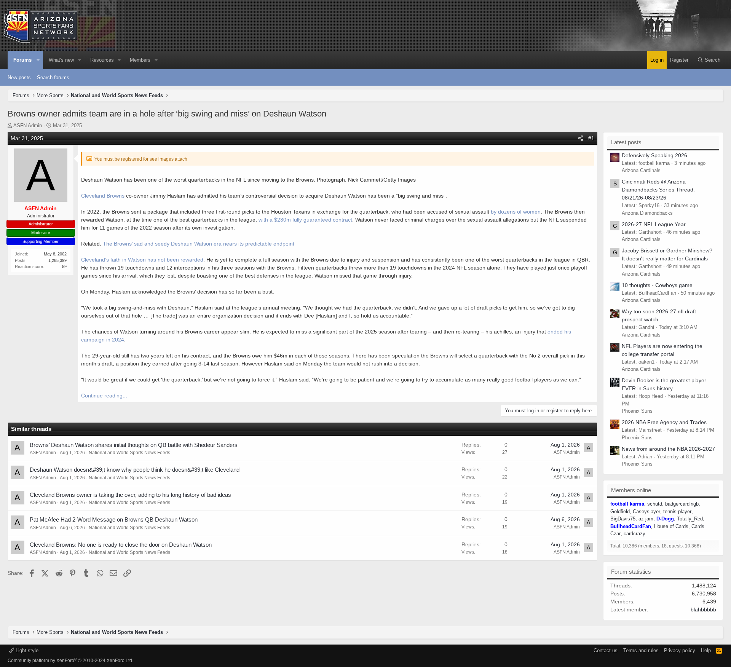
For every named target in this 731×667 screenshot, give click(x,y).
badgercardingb (682, 504)
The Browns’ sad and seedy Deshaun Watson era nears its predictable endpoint (198, 244)
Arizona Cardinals (641, 170)
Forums (22, 60)
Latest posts (626, 142)
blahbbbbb (703, 609)
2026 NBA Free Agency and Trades (664, 422)
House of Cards (671, 526)
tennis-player (677, 511)
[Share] (581, 138)
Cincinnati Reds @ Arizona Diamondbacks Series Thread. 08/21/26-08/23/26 (658, 190)
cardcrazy (634, 533)
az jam (645, 519)
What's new (61, 60)
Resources (102, 60)
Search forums (53, 77)
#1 (591, 138)
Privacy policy (679, 650)
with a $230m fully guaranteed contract (305, 220)
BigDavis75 (622, 519)
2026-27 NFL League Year (654, 224)
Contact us (606, 650)
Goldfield (620, 511)
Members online (631, 490)
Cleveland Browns (102, 196)
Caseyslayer (646, 511)
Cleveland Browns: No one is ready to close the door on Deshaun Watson (121, 544)
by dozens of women (516, 212)
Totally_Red (690, 519)
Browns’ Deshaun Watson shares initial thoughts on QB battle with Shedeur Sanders (134, 445)
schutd (654, 504)
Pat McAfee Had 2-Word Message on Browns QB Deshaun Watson (114, 519)
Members (140, 60)
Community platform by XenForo (70, 660)
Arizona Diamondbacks (647, 213)
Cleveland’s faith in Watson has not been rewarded (142, 260)
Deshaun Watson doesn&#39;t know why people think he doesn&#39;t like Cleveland (134, 469)
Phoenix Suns (637, 411)
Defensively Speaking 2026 (654, 155)
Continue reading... (104, 396)
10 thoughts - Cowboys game (657, 285)
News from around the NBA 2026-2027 (668, 449)
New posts (19, 77)
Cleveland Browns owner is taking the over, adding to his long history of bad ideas (130, 494)
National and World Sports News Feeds (129, 452)
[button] (38, 60)
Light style (26, 650)
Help (706, 650)
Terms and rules (641, 650)
